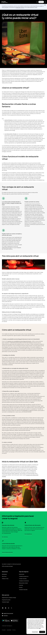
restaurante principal (7, 247)
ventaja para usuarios (20, 7)
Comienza (41, 1)
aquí (40, 628)
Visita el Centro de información (33, 525)
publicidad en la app (27, 410)
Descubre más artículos (8, 525)
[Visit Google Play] (6, 620)
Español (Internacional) (8, 613)
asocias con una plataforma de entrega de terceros (19, 341)
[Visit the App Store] (14, 620)
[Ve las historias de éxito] (2, 541)
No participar (35, 631)
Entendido (42, 631)
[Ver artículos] (2, 522)
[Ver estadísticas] (25, 522)
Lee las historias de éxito (8, 543)
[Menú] (45, 2)
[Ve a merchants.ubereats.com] (4, 2)
